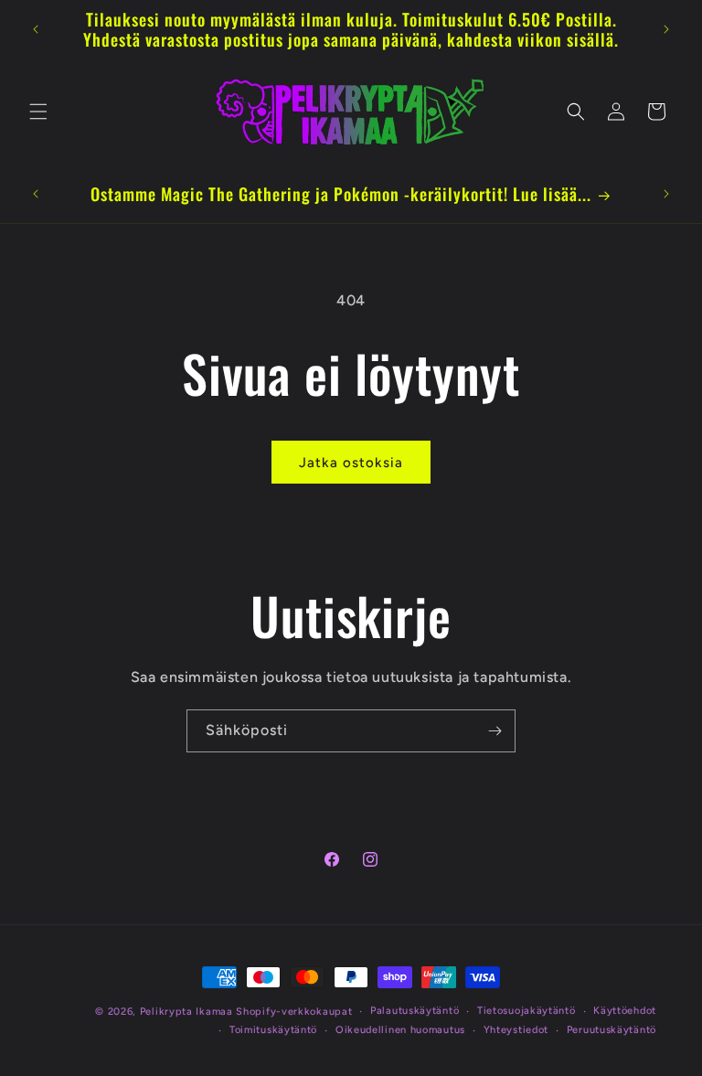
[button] (38, 111)
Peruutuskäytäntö (611, 1030)
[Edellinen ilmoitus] (36, 29)
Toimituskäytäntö (273, 1030)
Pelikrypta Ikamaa (186, 1011)
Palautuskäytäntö (414, 1011)
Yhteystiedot (516, 1030)
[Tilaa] (494, 730)
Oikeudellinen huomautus (400, 1030)
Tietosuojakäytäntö (526, 1011)
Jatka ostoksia (351, 462)
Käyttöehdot (624, 1011)
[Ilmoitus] (666, 29)
